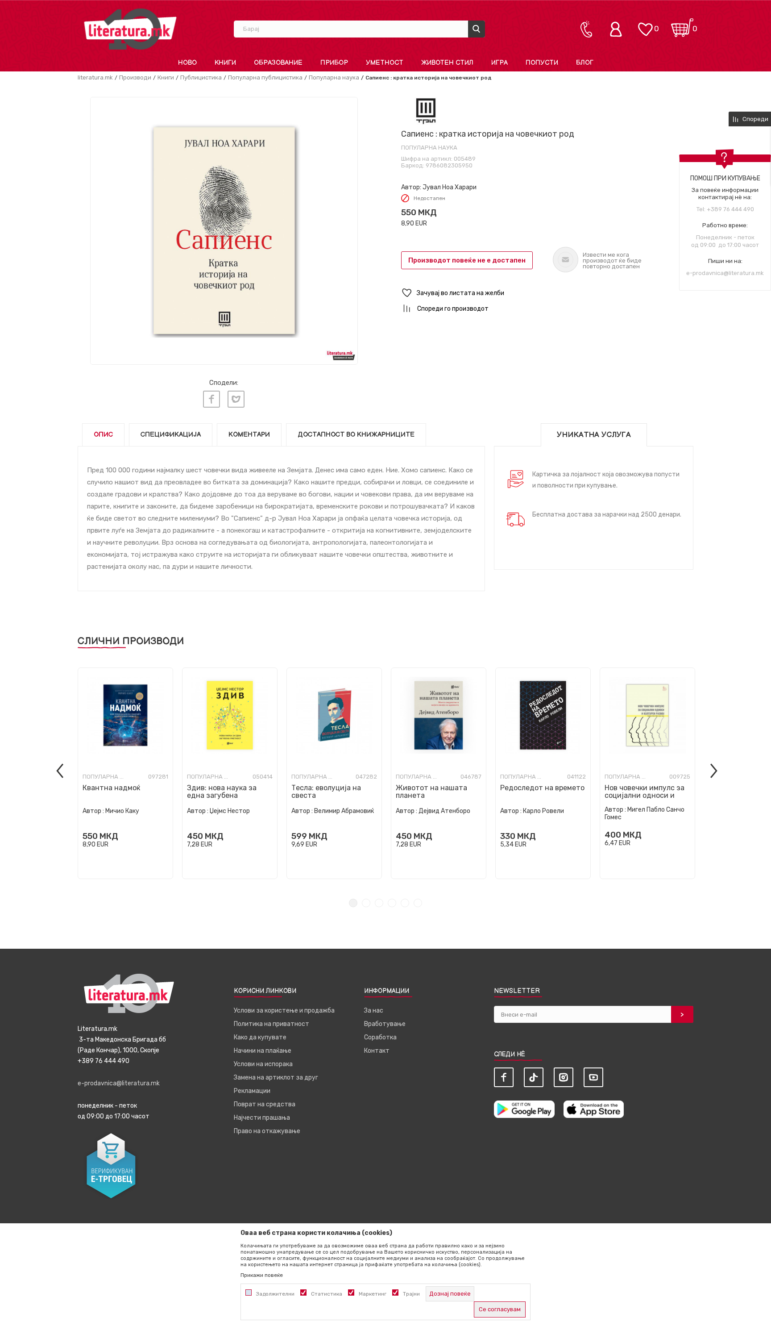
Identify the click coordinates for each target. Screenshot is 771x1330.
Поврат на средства (264, 1104)
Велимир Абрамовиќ (344, 811)
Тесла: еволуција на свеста (326, 791)
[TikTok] (534, 1077)
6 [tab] (418, 903)
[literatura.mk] (130, 29)
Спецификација (171, 434)
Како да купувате (260, 1037)
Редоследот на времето (542, 788)
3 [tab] (379, 903)
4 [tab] (392, 903)
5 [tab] (405, 903)
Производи (135, 77)
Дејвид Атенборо (444, 811)
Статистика (326, 1294)
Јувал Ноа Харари (450, 187)
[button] (547, 293)
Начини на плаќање (262, 1051)
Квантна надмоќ (111, 788)
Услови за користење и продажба (284, 1010)
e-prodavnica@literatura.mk (725, 273)
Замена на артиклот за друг (276, 1077)
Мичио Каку (122, 811)
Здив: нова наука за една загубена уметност (222, 795)
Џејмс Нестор (230, 811)
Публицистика (201, 77)
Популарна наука (334, 77)
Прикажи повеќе (261, 1275)
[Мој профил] (618, 29)
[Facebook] (211, 399)
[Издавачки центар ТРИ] (426, 111)
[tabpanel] (125, 773)
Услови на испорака (263, 1064)
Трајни (411, 1294)
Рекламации (252, 1091)
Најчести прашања (262, 1118)
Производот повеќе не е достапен (467, 260)
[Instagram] (563, 1077)
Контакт (377, 1051)
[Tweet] (236, 399)
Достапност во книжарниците (356, 434)
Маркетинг (372, 1294)
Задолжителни (275, 1294)
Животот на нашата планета (431, 791)
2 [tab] (366, 903)
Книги (166, 77)
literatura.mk (95, 77)
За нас (373, 1010)
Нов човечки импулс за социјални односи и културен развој (644, 795)
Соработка (380, 1037)
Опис (103, 434)
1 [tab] (353, 903)
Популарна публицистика (265, 77)
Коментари (249, 434)
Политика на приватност (271, 1024)
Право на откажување (267, 1131)
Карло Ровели (543, 811)
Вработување (385, 1024)
